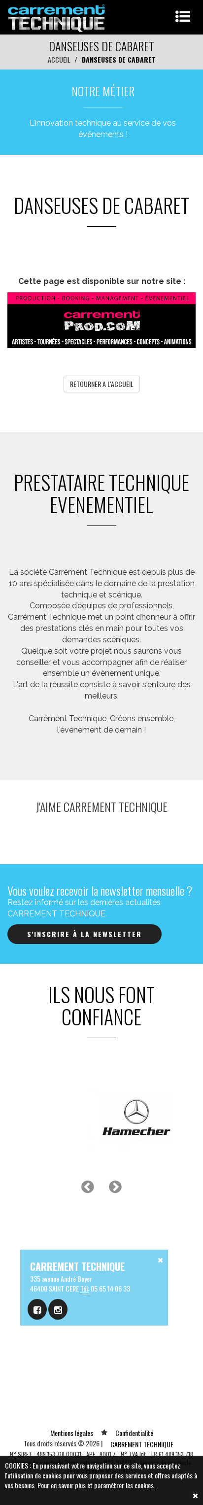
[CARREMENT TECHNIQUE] (56, 16)
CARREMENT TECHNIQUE (141, 1444)
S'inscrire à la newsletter (84, 934)
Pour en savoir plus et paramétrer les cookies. (96, 1485)
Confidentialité (134, 1433)
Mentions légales (71, 1433)
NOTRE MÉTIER (103, 91)
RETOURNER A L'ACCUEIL (102, 384)
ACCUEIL (59, 59)
